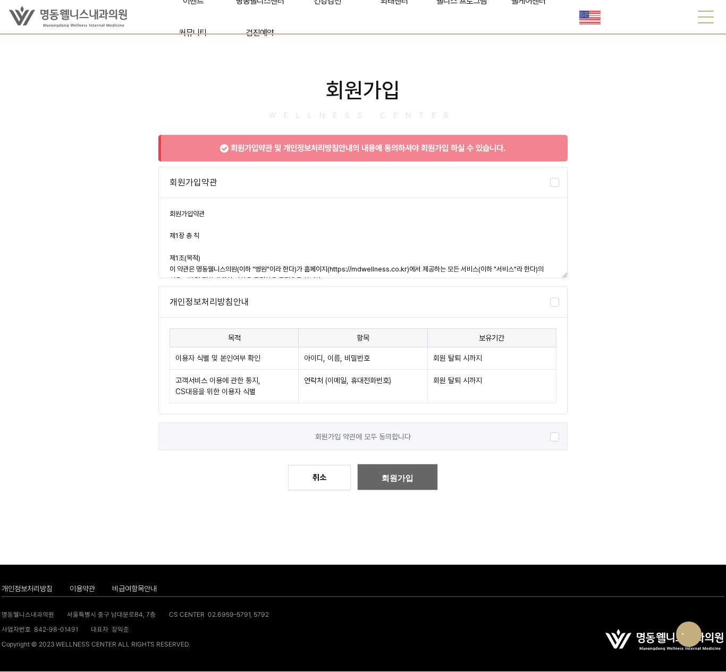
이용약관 (82, 588)
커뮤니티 (193, 33)
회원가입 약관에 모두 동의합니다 (363, 436)
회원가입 (397, 478)
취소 (319, 477)
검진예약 (260, 33)
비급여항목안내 (134, 588)
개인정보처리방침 (27, 588)
